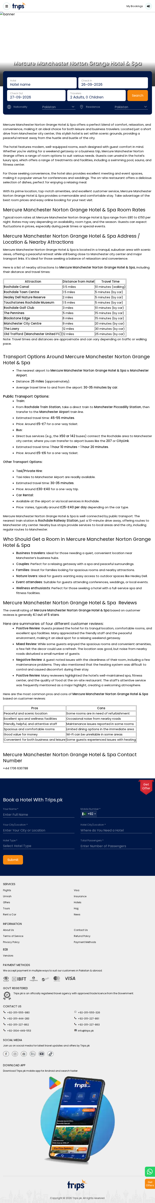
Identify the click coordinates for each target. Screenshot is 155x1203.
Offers (6, 902)
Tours (6, 908)
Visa (76, 890)
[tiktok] (50, 1054)
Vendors (8, 955)
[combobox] (89, 813)
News (77, 914)
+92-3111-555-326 (88, 1012)
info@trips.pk (85, 1030)
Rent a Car (9, 914)
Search (137, 95)
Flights (7, 890)
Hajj (76, 908)
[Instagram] (15, 1054)
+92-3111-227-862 (17, 1024)
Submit (13, 859)
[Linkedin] (33, 1054)
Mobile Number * (91, 809)
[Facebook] (6, 1054)
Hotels (77, 902)
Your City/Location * (15, 825)
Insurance (80, 896)
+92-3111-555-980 (18, 1012)
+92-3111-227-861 (88, 1018)
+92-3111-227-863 (88, 1024)
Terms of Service (13, 936)
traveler (96, 95)
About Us (8, 930)
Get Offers (150, 1183)
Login (148, 6)
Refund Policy (82, 936)
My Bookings (135, 6)
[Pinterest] (24, 1054)
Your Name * (10, 809)
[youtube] (42, 1054)
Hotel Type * (10, 840)
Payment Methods (85, 942)
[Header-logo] (19, 6)
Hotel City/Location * (93, 825)
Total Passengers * (92, 840)
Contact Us (81, 930)
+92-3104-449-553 (18, 1030)
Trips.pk (77, 1198)
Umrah (7, 896)
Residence (93, 107)
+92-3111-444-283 (17, 1018)
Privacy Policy (11, 942)
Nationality (20, 107)
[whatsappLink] (150, 1172)
